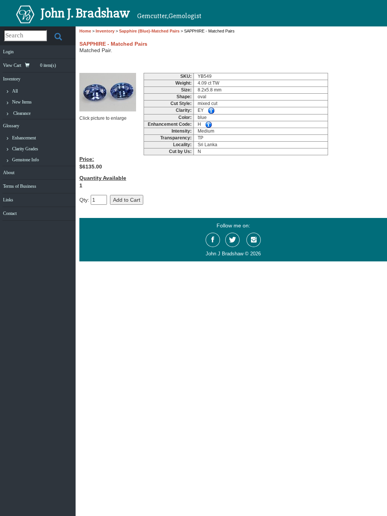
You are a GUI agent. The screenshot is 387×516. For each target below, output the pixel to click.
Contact (10, 213)
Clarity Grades (25, 148)
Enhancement (24, 138)
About (8, 172)
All (15, 91)
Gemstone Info (25, 159)
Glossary (11, 125)
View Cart (29, 65)
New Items (22, 102)
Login (8, 51)
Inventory (11, 79)
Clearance (22, 113)
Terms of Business (19, 186)
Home (85, 31)
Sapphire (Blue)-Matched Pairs (149, 31)
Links (8, 199)
